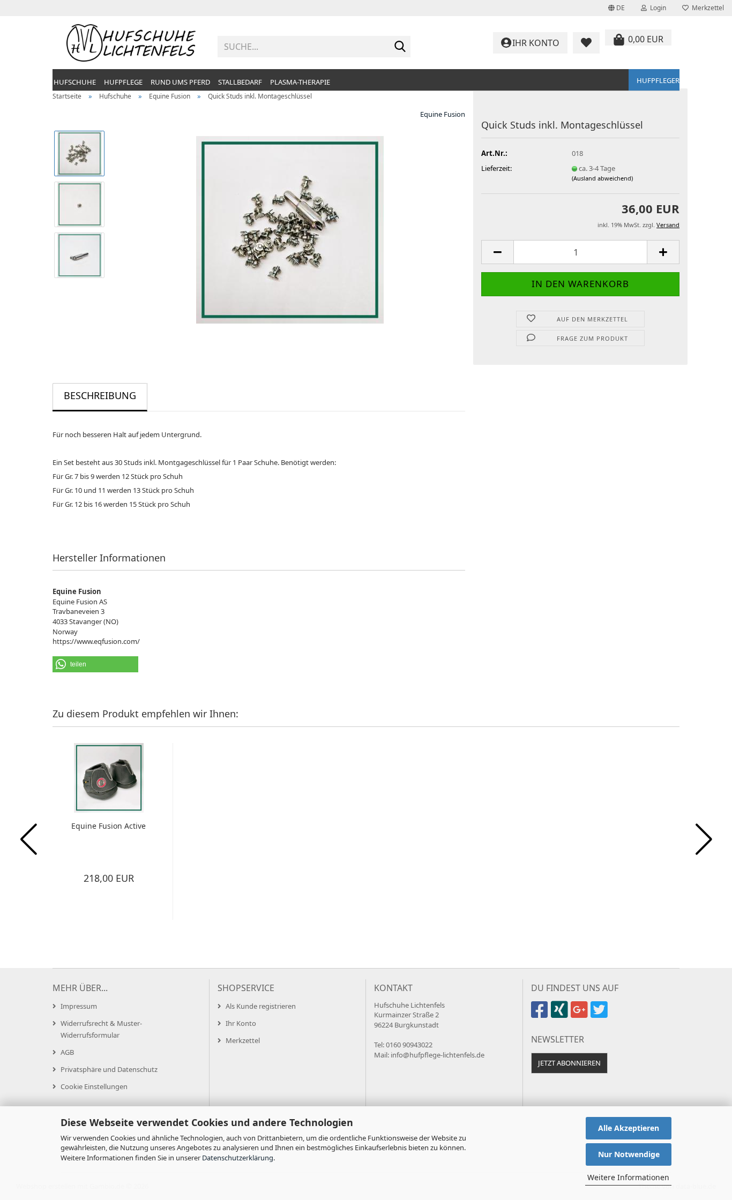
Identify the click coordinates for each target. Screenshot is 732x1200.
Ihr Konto (241, 1023)
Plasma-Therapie (300, 82)
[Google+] (581, 1014)
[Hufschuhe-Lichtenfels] (131, 43)
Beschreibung (100, 395)
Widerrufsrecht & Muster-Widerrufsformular (101, 1029)
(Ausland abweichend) (602, 178)
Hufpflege (123, 82)
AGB (67, 1052)
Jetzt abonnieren (569, 1063)
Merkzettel (706, 7)
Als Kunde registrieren (261, 1006)
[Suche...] (400, 47)
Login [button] (656, 7)
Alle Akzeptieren (628, 1128)
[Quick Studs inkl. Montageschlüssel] (290, 229)
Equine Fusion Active (108, 826)
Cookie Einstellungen (94, 1086)
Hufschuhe (75, 82)
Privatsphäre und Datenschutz (109, 1069)
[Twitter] (600, 1014)
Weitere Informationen (628, 1177)
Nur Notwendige (629, 1154)
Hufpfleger (658, 80)
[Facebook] (541, 1014)
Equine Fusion (442, 114)
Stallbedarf (240, 82)
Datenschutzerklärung (237, 1157)
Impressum (79, 1006)
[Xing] (561, 1014)
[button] (616, 8)
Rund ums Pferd (180, 82)
